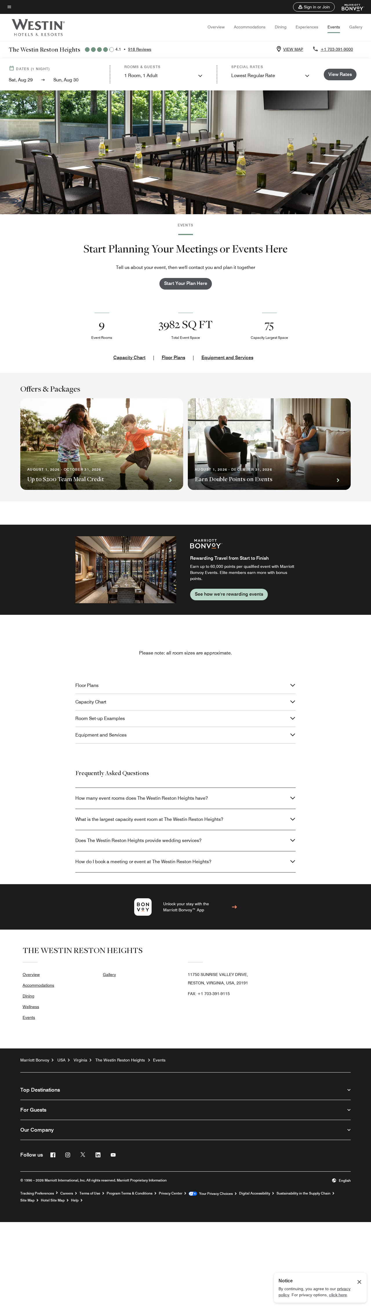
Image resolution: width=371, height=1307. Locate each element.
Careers (66, 1193)
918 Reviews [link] (139, 49)
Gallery (355, 27)
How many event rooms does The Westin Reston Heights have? (141, 798)
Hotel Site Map (53, 1200)
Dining (280, 27)
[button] (314, 7)
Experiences (307, 27)
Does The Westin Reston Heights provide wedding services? (138, 840)
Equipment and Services (227, 357)
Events (334, 27)
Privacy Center (170, 1193)
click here (338, 1295)
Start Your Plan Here (185, 283)
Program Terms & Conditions (129, 1193)
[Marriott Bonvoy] (349, 7)
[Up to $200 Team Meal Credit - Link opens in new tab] (101, 444)
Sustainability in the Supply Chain (303, 1193)
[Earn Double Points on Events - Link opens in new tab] (269, 444)
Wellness (31, 1006)
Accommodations (249, 27)
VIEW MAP (293, 49)
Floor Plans (173, 357)
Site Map (27, 1200)
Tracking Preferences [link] (37, 1193)
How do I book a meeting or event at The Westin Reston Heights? (143, 861)
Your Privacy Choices (215, 1194)
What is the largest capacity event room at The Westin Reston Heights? (149, 819)
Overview (216, 27)
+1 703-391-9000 (337, 49)
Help (75, 1200)
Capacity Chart (129, 357)
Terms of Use (89, 1193)
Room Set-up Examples (100, 718)
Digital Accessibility (254, 1193)
